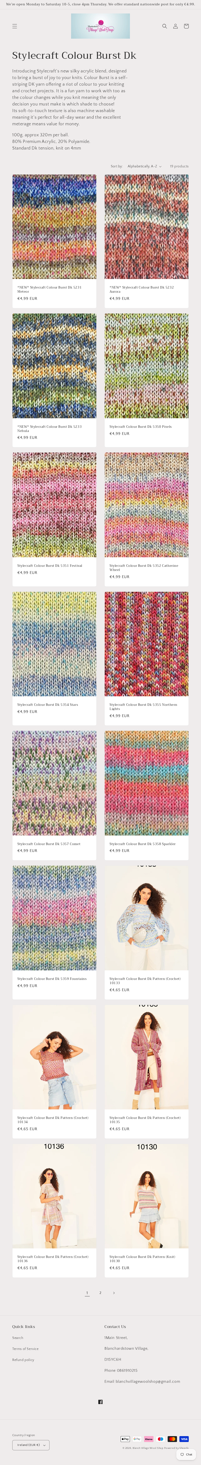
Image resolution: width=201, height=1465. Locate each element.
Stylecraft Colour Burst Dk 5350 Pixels (141, 427)
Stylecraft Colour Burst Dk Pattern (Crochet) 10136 (52, 1259)
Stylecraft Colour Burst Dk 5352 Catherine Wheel (144, 568)
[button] (14, 26)
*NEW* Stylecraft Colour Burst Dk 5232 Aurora (142, 290)
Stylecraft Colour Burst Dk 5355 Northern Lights (143, 707)
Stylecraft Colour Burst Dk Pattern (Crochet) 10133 (145, 981)
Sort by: (117, 166)
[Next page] (113, 1293)
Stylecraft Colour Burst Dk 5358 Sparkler (143, 844)
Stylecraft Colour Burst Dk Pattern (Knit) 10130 (142, 1259)
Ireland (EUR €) (28, 1445)
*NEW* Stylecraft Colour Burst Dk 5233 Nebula (49, 429)
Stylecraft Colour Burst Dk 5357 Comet (48, 844)
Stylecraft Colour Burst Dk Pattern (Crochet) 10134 (52, 1120)
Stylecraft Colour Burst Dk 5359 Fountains (52, 979)
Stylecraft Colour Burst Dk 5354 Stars (47, 705)
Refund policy (23, 1360)
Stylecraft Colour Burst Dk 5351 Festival (49, 566)
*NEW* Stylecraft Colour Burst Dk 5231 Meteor (49, 290)
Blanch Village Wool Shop (148, 1448)
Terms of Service (25, 1349)
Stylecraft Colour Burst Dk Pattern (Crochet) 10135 (145, 1120)
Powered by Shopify (176, 1448)
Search (18, 1338)
